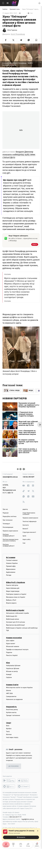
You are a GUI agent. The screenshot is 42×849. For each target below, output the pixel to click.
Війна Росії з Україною (15, 582)
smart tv (9, 786)
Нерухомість (11, 707)
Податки (9, 652)
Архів (24, 536)
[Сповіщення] (39, 3)
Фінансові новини (12, 647)
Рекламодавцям (8, 527)
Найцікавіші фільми (13, 665)
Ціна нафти (10, 641)
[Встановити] (21, 834)
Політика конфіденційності (8, 535)
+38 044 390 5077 (28, 477)
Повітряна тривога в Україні (16, 594)
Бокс (7, 726)
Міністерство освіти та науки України (19, 687)
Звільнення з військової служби (17, 613)
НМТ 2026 (9, 693)
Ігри (24, 543)
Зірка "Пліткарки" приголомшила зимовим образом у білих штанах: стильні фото (31, 9)
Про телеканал (7, 520)
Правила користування (10, 531)
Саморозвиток (11, 696)
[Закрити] (37, 830)
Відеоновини (10, 569)
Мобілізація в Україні (15, 610)
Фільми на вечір (12, 671)
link (24, 485)
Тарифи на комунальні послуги (17, 649)
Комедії (8, 674)
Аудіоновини (10, 572)
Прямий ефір (11, 566)
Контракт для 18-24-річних (15, 622)
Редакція (6, 513)
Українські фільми (12, 668)
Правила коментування (30, 518)
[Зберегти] (36, 40)
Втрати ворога (11, 603)
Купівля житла (11, 712)
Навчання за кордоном (14, 699)
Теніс (8, 731)
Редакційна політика (9, 516)
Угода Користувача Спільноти (29, 513)
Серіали (9, 677)
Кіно (8, 663)
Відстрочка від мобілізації (15, 625)
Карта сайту (26, 539)
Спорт (8, 723)
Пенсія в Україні (12, 655)
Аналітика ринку (12, 709)
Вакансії (25, 528)
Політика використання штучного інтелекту (10, 540)
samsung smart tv (23, 786)
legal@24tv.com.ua (28, 819)
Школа (8, 690)
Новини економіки (14, 638)
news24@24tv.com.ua (10, 477)
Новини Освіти (12, 685)
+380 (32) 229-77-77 (15, 817)
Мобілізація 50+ (11, 616)
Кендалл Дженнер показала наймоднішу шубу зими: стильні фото (18, 154)
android (9, 780)
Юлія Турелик (12, 30)
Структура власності (29, 532)
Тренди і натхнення (13, 715)
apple (23, 780)
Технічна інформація (29, 521)
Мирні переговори (12, 591)
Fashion (5, 9)
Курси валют (10, 643)
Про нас (5, 509)
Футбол (8, 729)
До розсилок (14, 766)
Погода (8, 575)
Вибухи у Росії (11, 600)
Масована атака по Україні (15, 597)
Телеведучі (6, 523)
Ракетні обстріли (12, 585)
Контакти (26, 525)
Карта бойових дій (12, 588)
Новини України (12, 563)
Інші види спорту (12, 737)
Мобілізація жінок (12, 619)
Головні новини (11, 560)
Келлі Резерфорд (18, 34)
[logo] (14, 3)
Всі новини (10, 557)
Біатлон (9, 734)
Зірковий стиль (15, 9)
